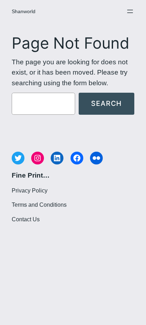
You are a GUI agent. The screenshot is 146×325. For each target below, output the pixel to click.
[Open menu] (130, 11)
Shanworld (23, 11)
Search (106, 103)
